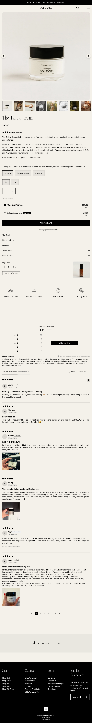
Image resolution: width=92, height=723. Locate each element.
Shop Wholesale (31, 678)
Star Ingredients (8, 240)
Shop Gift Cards (8, 689)
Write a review (64, 343)
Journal (28, 686)
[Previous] (3, 56)
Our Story (51, 678)
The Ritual (6, 235)
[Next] (88, 56)
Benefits (5, 245)
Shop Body (6, 678)
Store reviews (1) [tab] (23, 372)
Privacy (48, 717)
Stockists (28, 683)
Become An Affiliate (32, 689)
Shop (5, 670)
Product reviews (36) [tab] (10, 372)
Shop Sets (6, 686)
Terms (43, 717)
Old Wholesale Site (32, 692)
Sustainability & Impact (56, 683)
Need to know (7, 255)
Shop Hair (6, 683)
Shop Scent (6, 681)
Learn (51, 670)
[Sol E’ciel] (46, 8)
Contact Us (52, 681)
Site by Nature (46, 720)
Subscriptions (30, 681)
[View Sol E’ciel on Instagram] (46, 709)
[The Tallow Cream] (7, 106)
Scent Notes (7, 250)
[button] (7, 132)
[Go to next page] (60, 613)
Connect (29, 670)
